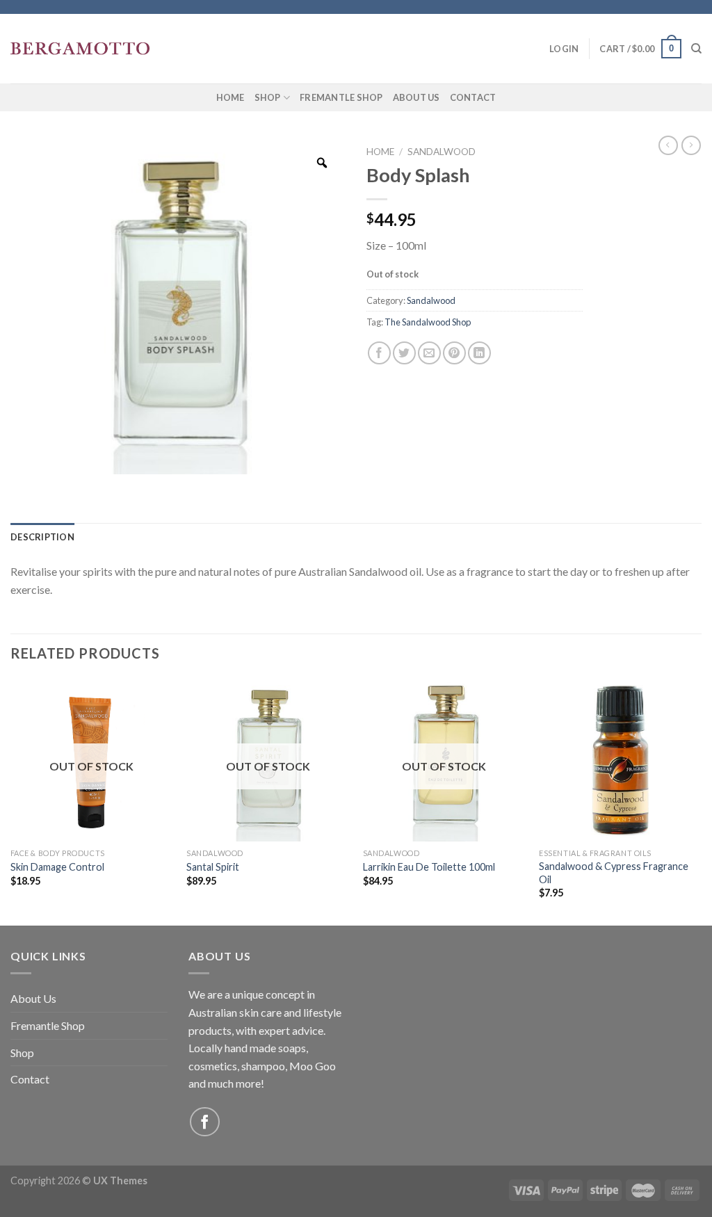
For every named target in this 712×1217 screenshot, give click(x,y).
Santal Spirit (212, 867)
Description (42, 536)
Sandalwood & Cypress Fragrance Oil (613, 872)
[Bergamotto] (79, 48)
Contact (473, 97)
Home (230, 97)
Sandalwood (441, 151)
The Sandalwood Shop (428, 322)
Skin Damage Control (57, 867)
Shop (267, 97)
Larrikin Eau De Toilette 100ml (429, 867)
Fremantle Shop (341, 97)
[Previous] (11, 800)
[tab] (42, 537)
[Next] (700, 800)
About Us (416, 97)
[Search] (696, 48)
